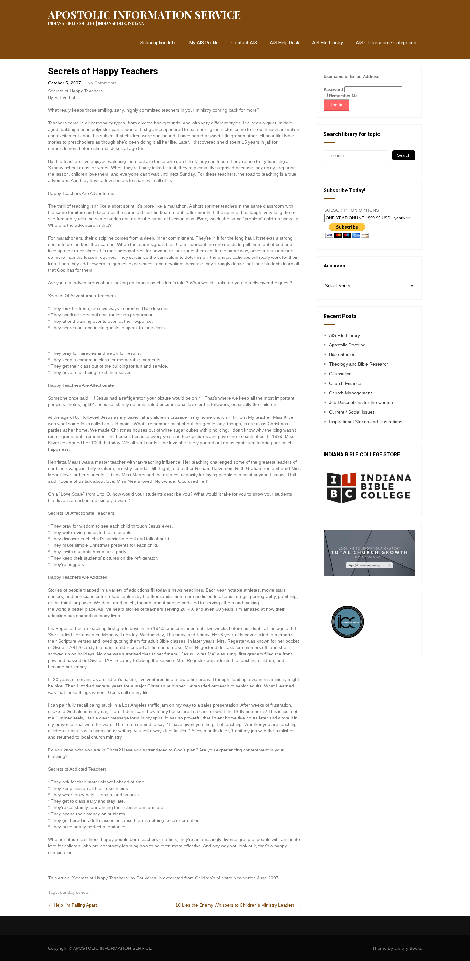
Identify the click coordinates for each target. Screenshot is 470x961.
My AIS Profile (204, 42)
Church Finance (345, 383)
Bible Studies (342, 354)
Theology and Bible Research (359, 364)
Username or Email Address (351, 76)
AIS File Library (327, 42)
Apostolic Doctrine (347, 344)
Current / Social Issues (352, 412)
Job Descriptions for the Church (361, 402)
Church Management (350, 392)
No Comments (101, 82)
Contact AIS (244, 42)
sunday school (74, 892)
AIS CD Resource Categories (386, 42)
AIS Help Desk (284, 42)
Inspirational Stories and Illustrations (365, 421)
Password (333, 89)
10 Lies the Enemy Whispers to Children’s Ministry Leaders (238, 905)
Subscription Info (158, 42)
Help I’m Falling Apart (72, 905)
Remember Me (342, 95)
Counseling (340, 373)
